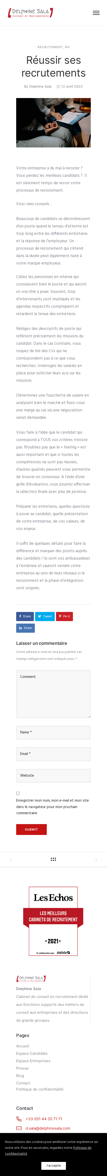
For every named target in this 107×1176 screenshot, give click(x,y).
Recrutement (50, 47)
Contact (23, 1083)
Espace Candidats (32, 1053)
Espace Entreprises (33, 1060)
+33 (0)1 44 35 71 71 (44, 1118)
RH (67, 47)
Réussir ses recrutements (53, 66)
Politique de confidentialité (39, 1089)
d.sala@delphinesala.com (48, 1128)
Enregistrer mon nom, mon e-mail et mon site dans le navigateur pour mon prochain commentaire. (52, 807)
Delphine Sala (40, 86)
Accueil (22, 1046)
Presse (22, 1068)
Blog (20, 1075)
